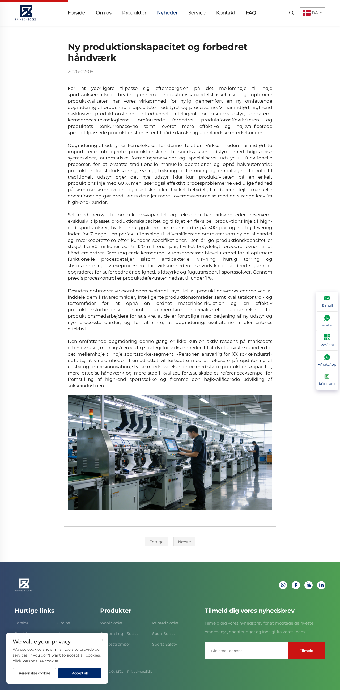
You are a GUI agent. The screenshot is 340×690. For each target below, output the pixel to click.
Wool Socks (111, 623)
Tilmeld (306, 651)
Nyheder (167, 13)
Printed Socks (165, 623)
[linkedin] (321, 585)
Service (197, 13)
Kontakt (225, 13)
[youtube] (308, 585)
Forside (76, 13)
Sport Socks (163, 633)
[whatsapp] (283, 585)
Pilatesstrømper (115, 644)
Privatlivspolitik (139, 672)
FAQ (251, 13)
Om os (104, 13)
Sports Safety (164, 644)
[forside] (26, 12)
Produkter (134, 13)
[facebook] (296, 585)
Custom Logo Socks (119, 633)
